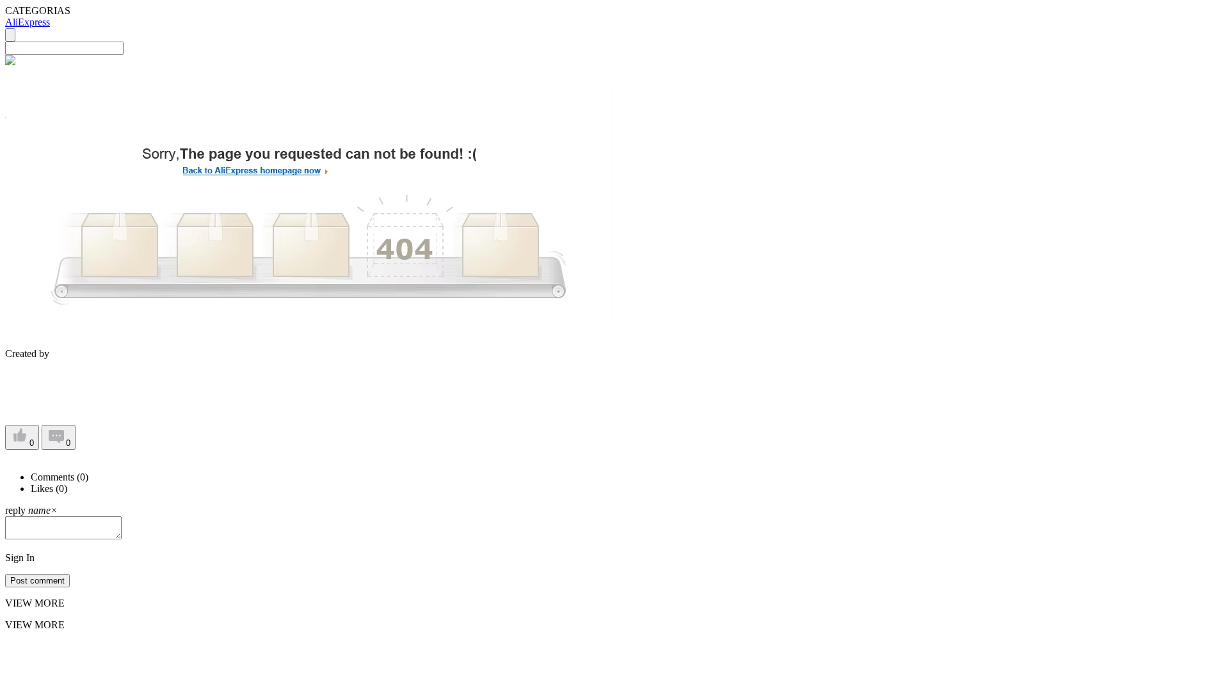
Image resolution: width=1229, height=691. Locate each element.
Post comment (37, 580)
